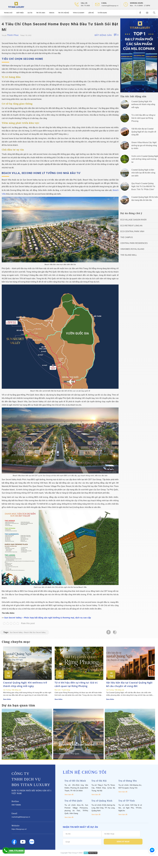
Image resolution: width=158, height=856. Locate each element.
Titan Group (72, 853)
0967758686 (16, 805)
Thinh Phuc (13, 35)
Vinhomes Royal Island (132, 249)
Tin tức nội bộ (63, 13)
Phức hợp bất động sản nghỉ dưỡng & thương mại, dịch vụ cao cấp (57, 618)
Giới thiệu (20, 13)
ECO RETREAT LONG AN (131, 226)
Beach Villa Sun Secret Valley (35, 632)
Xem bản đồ (69, 794)
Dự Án (30, 13)
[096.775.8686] (5, 850)
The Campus (126, 237)
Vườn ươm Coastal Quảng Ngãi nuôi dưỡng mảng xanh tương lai (144, 159)
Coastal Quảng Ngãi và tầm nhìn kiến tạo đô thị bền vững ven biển (143, 173)
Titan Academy (78, 13)
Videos (51, 13)
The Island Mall (128, 255)
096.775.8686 (85, 5)
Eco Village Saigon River (133, 220)
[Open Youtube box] (147, 13)
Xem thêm (7, 699)
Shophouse (12, 753)
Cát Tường (7, 690)
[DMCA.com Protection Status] (91, 853)
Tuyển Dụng (102, 13)
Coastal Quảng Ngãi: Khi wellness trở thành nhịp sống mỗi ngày (143, 104)
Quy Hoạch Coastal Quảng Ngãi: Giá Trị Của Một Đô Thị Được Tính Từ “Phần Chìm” (143, 186)
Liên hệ (91, 13)
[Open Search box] (154, 13)
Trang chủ (8, 13)
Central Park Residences (134, 243)
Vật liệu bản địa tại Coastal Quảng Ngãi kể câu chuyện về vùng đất (143, 132)
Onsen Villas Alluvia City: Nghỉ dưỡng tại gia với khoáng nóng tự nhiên (144, 145)
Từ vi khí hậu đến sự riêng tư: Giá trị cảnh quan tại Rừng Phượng (143, 118)
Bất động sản (103, 35)
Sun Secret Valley (16, 632)
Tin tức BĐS (40, 13)
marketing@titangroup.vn (110, 5)
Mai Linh (57, 690)
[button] (153, 734)
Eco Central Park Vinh (132, 231)
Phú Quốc (23, 753)
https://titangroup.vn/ (19, 829)
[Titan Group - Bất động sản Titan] (16, 5)
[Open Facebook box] (140, 13)
